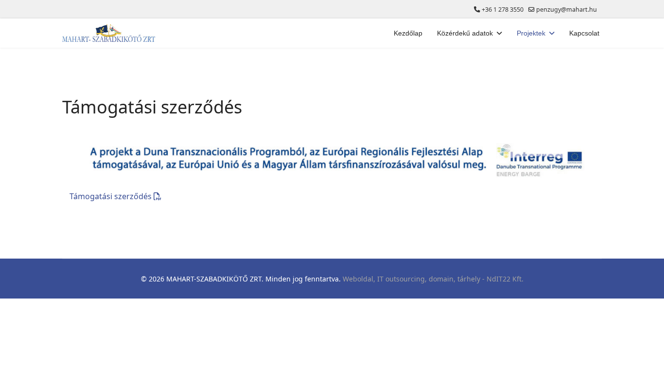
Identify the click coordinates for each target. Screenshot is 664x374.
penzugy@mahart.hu (566, 9)
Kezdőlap (408, 33)
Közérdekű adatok (465, 33)
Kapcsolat (584, 33)
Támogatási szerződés (112, 196)
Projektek (531, 33)
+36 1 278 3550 (503, 9)
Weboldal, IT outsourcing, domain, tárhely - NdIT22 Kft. (433, 278)
